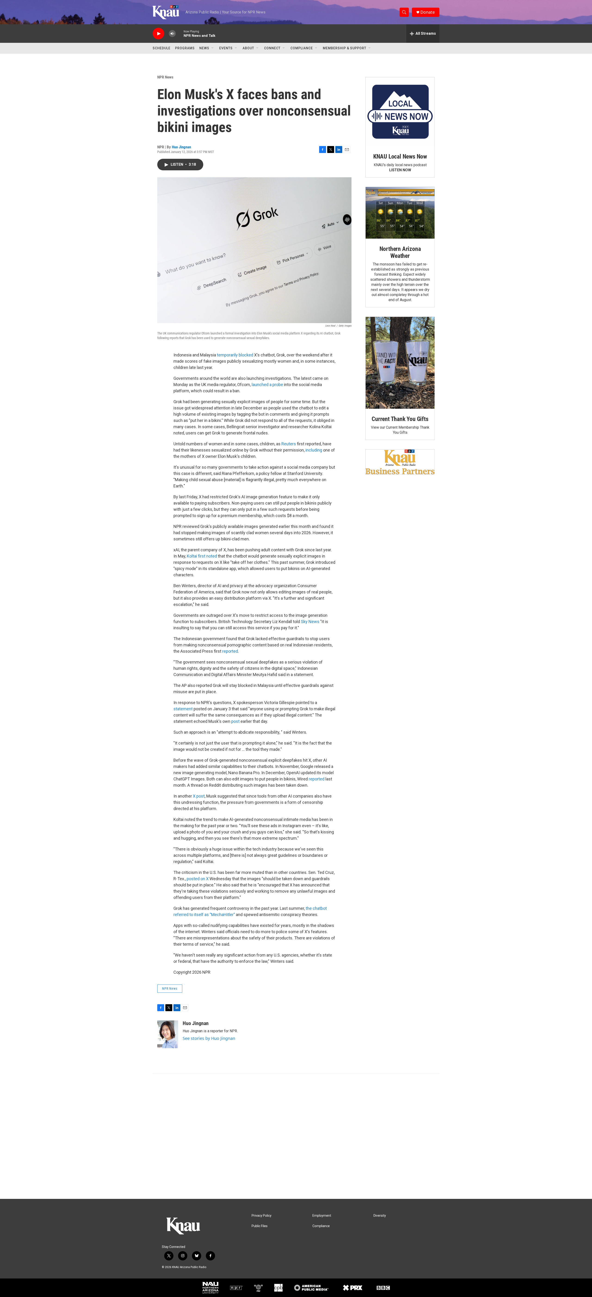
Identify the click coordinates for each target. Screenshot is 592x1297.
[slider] (179, 33)
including (313, 450)
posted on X (198, 878)
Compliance (301, 48)
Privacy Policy (261, 1215)
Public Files (260, 1226)
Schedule (161, 48)
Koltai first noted (201, 556)
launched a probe (267, 384)
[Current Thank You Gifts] (400, 363)
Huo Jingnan (181, 147)
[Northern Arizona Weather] (400, 213)
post (235, 721)
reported (230, 651)
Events (226, 48)
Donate (427, 12)
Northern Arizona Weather (400, 252)
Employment (321, 1215)
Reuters (288, 443)
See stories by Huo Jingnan (209, 1038)
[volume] (172, 33)
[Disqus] (296, 1136)
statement (183, 708)
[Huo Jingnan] (167, 1034)
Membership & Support (344, 48)
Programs (185, 48)
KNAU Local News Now (400, 156)
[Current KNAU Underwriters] (400, 461)
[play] (158, 33)
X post (199, 796)
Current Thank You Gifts (400, 418)
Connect (272, 48)
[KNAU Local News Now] (400, 111)
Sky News (310, 621)
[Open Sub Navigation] (213, 48)
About (248, 48)
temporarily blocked (235, 354)
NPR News (165, 77)
